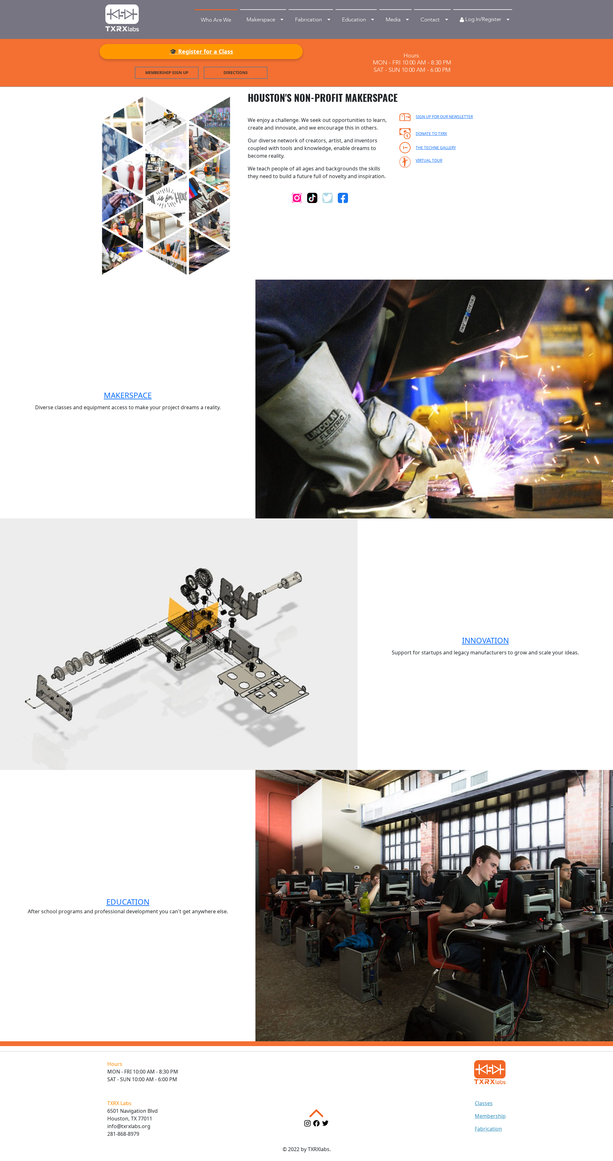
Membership (490, 1116)
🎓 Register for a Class (201, 51)
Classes (484, 1103)
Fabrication (488, 1128)
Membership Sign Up (166, 72)
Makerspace (128, 395)
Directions (235, 72)
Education (127, 901)
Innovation (485, 640)
